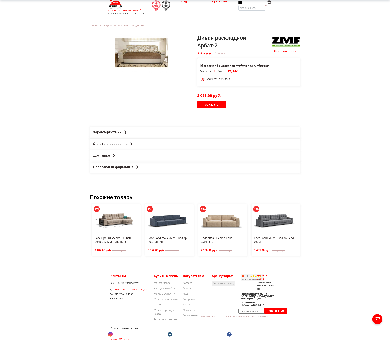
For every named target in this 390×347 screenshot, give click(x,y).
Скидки (187, 288)
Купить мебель (166, 276)
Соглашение (190, 315)
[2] (201, 53)
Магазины (189, 310)
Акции (186, 293)
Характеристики (107, 132)
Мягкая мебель (163, 283)
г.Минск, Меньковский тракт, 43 (124, 10)
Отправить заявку (223, 283)
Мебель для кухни (164, 293)
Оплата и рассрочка (110, 144)
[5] (210, 53)
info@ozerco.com (122, 298)
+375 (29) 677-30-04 (219, 79)
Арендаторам (222, 276)
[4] (207, 53)
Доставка (101, 155)
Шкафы (158, 304)
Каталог (187, 283)
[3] (204, 53)
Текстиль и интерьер (166, 319)
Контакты (118, 276)
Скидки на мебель (219, 1)
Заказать (211, 104)
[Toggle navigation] (240, 2)
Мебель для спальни (166, 299)
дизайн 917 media (119, 339)
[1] (198, 53)
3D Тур (184, 1)
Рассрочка (189, 299)
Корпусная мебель (165, 288)
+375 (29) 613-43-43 (123, 294)
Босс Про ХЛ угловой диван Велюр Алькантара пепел (112, 239)
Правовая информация (113, 167)
